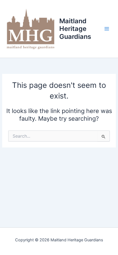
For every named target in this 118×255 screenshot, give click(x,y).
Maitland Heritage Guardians (75, 28)
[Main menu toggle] (107, 29)
